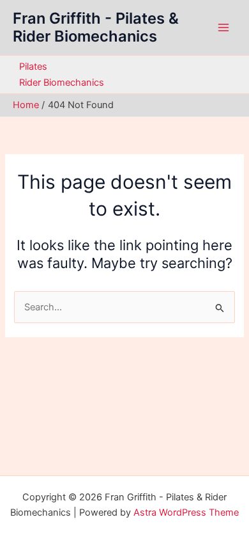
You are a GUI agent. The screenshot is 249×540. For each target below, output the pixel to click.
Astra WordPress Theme (186, 512)
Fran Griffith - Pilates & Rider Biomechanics (96, 27)
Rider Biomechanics (61, 82)
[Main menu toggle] (223, 27)
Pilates (33, 66)
